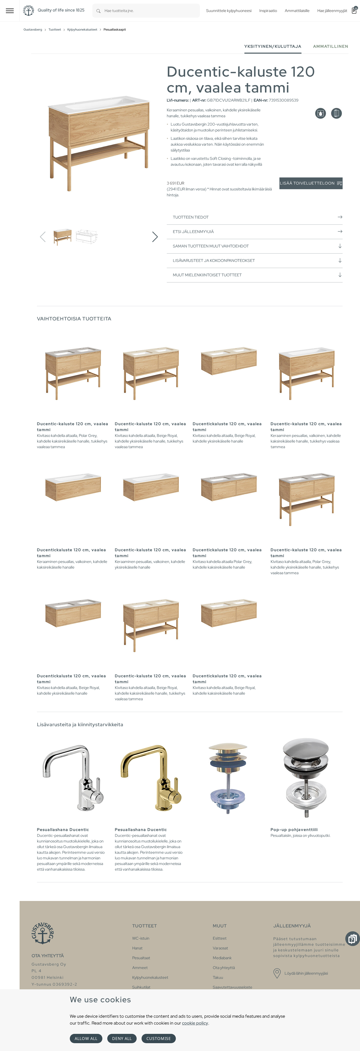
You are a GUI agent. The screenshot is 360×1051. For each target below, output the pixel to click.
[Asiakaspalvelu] (352, 938)
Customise (158, 1038)
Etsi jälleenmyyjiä (193, 231)
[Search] (98, 10)
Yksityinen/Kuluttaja (272, 46)
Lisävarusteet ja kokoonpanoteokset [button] (214, 260)
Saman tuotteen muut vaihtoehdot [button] (211, 246)
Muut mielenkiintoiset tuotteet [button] (207, 275)
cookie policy (195, 1023)
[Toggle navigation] (10, 10)
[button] (155, 237)
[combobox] (152, 10)
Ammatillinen (330, 46)
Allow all (86, 1038)
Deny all (122, 1038)
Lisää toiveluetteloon (308, 183)
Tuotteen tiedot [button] (191, 217)
